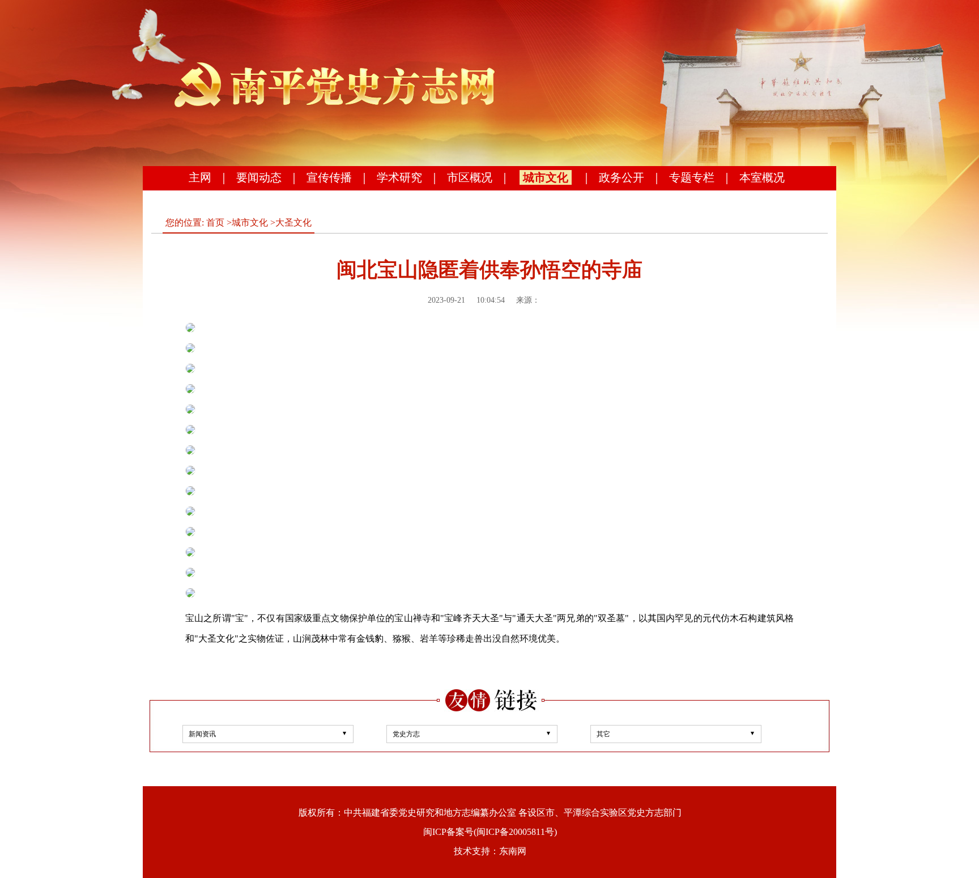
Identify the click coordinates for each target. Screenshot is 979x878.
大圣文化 (293, 222)
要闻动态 (259, 177)
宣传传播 (329, 177)
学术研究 (399, 177)
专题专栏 (691, 177)
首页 (215, 222)
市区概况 (469, 177)
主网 (200, 177)
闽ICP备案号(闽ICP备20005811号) (490, 832)
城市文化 (545, 177)
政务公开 (621, 177)
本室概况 (762, 177)
